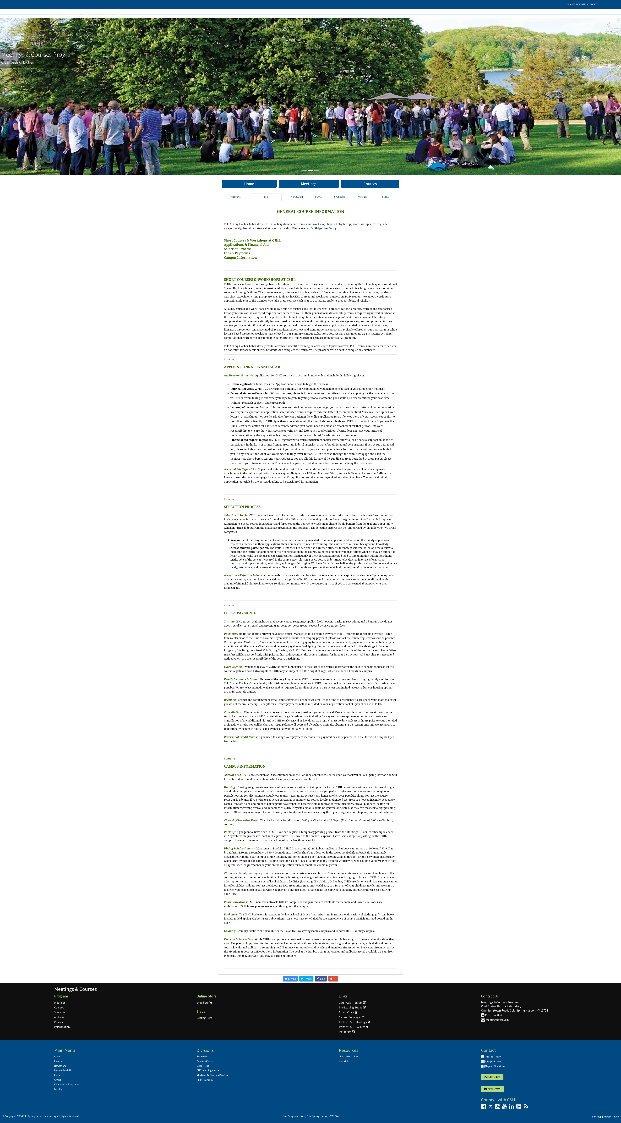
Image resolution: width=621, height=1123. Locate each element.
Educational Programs (66, 1084)
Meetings (308, 183)
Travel (318, 197)
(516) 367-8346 (494, 1015)
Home (249, 183)
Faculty (594, 4)
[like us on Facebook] (483, 1107)
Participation (62, 1027)
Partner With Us (94, 14)
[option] (310, 96)
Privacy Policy (611, 1116)
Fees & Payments (237, 253)
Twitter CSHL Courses (352, 1027)
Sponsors (339, 197)
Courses (370, 183)
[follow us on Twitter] (490, 1107)
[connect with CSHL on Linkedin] (511, 1107)
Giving (121, 14)
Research (201, 1056)
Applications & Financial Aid (246, 244)
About (57, 1056)
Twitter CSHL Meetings (353, 1022)
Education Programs (577, 4)
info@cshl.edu (493, 1061)
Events (62, 14)
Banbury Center (205, 1061)
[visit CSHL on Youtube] (504, 1107)
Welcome (236, 197)
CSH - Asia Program (351, 1002)
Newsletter (493, 1089)
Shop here (202, 1002)
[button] (46, 96)
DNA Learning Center (208, 1070)
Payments (362, 197)
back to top (229, 359)
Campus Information (240, 257)
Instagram (345, 1032)
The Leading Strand (351, 1007)
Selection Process (237, 249)
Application (297, 197)
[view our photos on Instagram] (497, 1107)
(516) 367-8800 (492, 1056)
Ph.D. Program (204, 1079)
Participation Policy (323, 228)
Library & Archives (348, 1056)
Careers (111, 14)
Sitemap (597, 1116)
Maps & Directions (495, 1066)
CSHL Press (202, 1065)
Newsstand (75, 14)
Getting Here (204, 1018)
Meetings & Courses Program (212, 1075)
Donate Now (493, 1076)
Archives (59, 1017)
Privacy (58, 1022)
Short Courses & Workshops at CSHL (252, 240)
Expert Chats (347, 1012)
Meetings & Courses (75, 989)
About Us (49, 14)
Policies (385, 197)
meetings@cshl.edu (497, 1020)
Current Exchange (350, 1017)
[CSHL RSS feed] (526, 1107)
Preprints (344, 1061)
